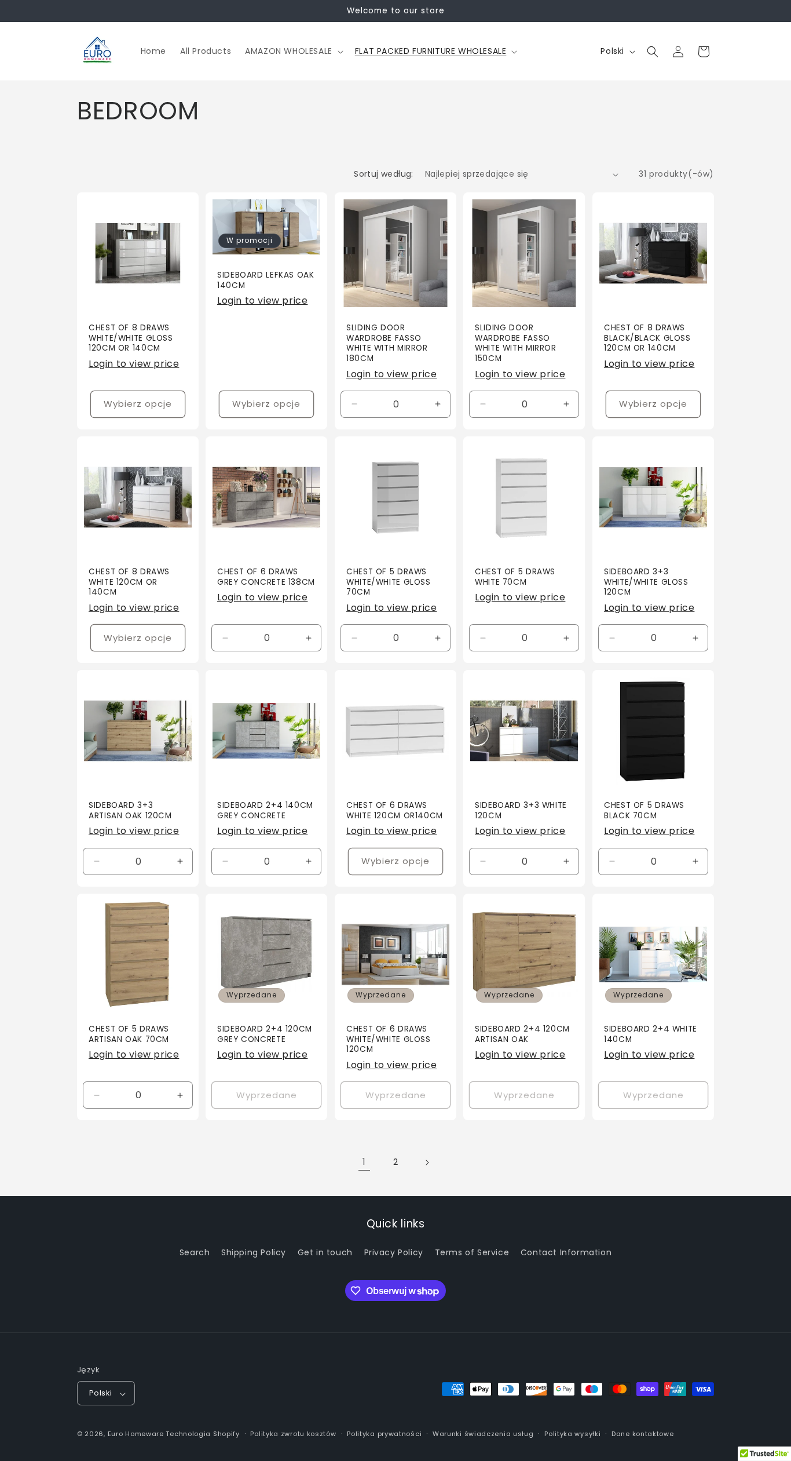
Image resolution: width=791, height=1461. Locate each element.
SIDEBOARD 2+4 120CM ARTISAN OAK (522, 1035)
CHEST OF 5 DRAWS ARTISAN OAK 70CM (129, 1035)
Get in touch (325, 1252)
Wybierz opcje (138, 404)
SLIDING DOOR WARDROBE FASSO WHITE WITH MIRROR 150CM (515, 343)
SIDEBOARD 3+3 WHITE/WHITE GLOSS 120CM (646, 582)
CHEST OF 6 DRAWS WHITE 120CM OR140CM (394, 811)
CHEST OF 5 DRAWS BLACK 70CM (644, 811)
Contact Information (566, 1252)
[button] (293, 51)
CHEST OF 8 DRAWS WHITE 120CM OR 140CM (129, 582)
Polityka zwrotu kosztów (293, 1434)
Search (195, 1252)
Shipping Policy (253, 1252)
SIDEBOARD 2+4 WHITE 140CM (650, 1035)
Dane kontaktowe (642, 1434)
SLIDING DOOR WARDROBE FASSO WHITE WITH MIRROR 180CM (387, 343)
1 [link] (364, 1161)
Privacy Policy (393, 1252)
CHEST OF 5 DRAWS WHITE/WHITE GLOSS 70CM (388, 582)
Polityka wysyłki (572, 1434)
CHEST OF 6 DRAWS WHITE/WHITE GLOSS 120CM (388, 1040)
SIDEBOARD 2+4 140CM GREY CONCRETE (265, 811)
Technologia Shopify (202, 1434)
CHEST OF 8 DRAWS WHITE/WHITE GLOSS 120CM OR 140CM (131, 338)
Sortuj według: (383, 174)
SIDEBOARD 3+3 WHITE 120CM (521, 811)
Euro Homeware (136, 1434)
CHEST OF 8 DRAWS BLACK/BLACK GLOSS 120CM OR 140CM (647, 338)
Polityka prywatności (384, 1434)
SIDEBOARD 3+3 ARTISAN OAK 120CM (130, 811)
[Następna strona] (427, 1162)
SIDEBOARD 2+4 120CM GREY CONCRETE (264, 1035)
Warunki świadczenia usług (483, 1434)
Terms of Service (472, 1252)
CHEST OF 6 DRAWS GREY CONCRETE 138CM (266, 577)
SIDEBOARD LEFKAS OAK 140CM (265, 280)
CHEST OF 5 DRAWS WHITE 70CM (515, 577)
